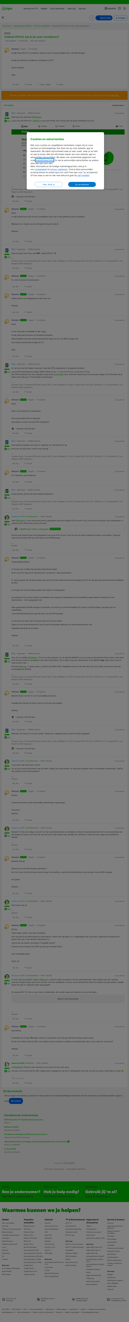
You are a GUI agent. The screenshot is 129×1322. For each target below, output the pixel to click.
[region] (65, 160)
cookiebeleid (41, 169)
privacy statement (59, 169)
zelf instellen (83, 175)
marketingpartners (44, 160)
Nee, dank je (49, 184)
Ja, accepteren (82, 184)
